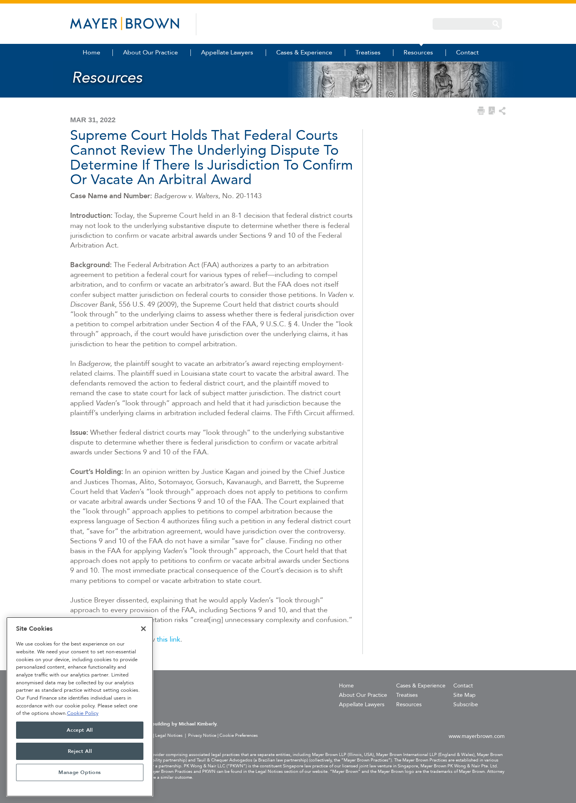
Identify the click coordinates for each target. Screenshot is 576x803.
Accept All (80, 730)
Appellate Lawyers (361, 704)
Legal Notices (169, 735)
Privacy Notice (202, 735)
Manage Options (79, 772)
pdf (492, 111)
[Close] (143, 628)
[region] (79, 707)
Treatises (407, 695)
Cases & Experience (421, 685)
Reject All (80, 751)
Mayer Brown (124, 23)
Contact (463, 685)
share (502, 111)
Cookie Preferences (238, 735)
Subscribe (465, 704)
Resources (409, 704)
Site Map (464, 695)
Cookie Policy (82, 713)
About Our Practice (363, 695)
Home (346, 685)
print (481, 111)
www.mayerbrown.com (477, 736)
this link (168, 639)
